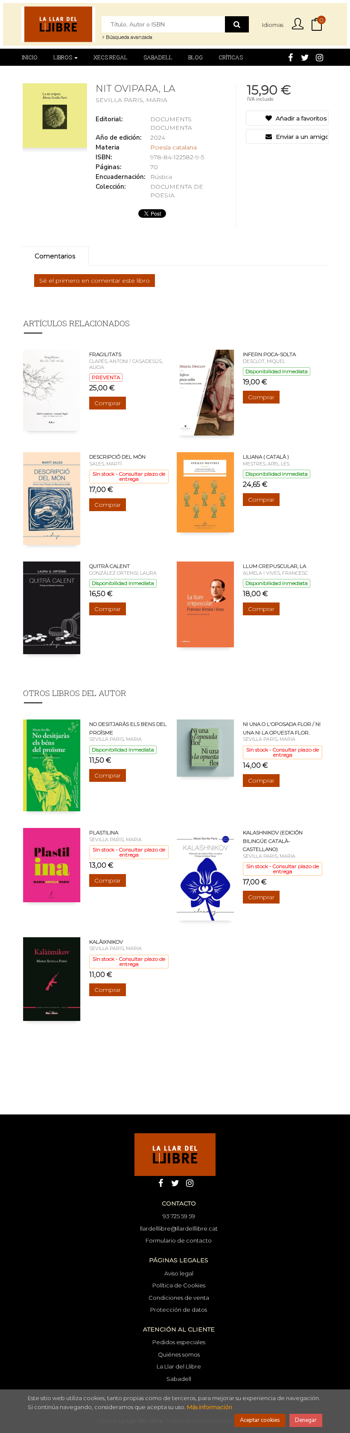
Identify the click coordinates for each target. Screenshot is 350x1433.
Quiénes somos (179, 1354)
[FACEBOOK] (290, 56)
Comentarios (55, 256)
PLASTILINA (103, 832)
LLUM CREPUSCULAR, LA (274, 566)
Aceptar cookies (260, 1420)
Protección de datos (178, 1309)
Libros (63, 57)
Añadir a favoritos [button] (300, 118)
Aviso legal (178, 1273)
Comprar (107, 403)
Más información (209, 1407)
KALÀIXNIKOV (106, 942)
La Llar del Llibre (179, 1366)
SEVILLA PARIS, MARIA (131, 100)
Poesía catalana (173, 147)
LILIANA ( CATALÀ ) (266, 456)
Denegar (306, 1420)
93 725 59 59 (179, 1216)
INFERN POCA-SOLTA (269, 354)
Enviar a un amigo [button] (301, 136)
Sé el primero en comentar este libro (94, 280)
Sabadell (178, 1378)
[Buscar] (237, 24)
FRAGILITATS (105, 354)
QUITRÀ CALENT (109, 566)
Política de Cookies (178, 1285)
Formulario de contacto (179, 1240)
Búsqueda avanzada (128, 37)
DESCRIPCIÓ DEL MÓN (117, 456)
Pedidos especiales (178, 1342)
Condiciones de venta (179, 1297)
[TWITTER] (304, 56)
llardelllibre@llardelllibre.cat (179, 1228)
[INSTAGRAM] (319, 56)
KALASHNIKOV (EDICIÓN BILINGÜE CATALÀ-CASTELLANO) (273, 840)
